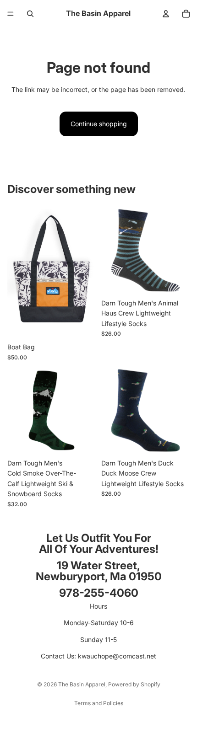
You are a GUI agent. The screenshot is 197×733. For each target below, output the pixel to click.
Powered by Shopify (134, 684)
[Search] (30, 14)
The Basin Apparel (81, 684)
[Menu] (10, 13)
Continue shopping (99, 124)
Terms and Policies (98, 703)
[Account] (166, 14)
